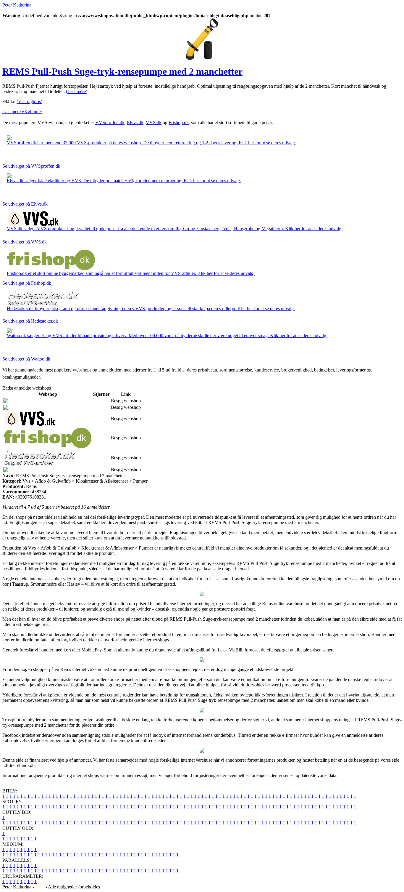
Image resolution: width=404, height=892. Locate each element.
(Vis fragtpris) (29, 101)
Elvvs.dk (135, 122)
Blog (39, 886)
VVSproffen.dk (110, 122)
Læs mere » (13, 111)
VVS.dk (153, 122)
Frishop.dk (179, 122)
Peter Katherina (16, 4)
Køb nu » (33, 111)
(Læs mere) (76, 91)
